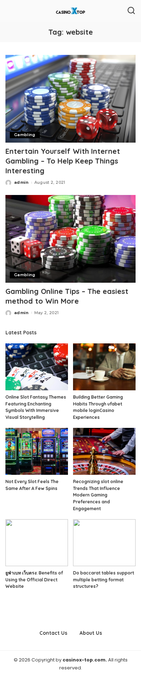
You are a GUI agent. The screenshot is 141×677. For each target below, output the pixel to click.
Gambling (24, 135)
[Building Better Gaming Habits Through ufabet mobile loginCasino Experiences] (104, 366)
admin (21, 182)
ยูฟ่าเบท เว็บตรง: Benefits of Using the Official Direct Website (34, 579)
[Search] (131, 11)
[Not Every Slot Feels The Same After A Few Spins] (36, 451)
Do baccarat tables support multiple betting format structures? (103, 579)
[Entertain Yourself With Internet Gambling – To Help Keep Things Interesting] (70, 99)
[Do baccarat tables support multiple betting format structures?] (104, 542)
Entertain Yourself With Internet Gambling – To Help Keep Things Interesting (62, 161)
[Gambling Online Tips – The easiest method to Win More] (70, 239)
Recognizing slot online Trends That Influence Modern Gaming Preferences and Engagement (98, 495)
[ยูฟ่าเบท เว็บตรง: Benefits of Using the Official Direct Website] (36, 542)
